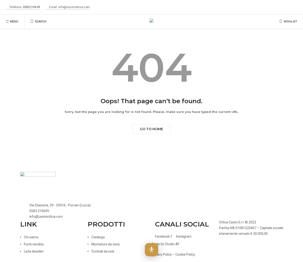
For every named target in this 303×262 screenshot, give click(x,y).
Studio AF (172, 244)
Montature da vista (105, 244)
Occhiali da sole (102, 251)
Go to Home (151, 129)
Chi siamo (31, 237)
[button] (151, 249)
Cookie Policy (185, 254)
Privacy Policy (162, 254)
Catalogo (98, 237)
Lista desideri (34, 251)
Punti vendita (34, 244)
